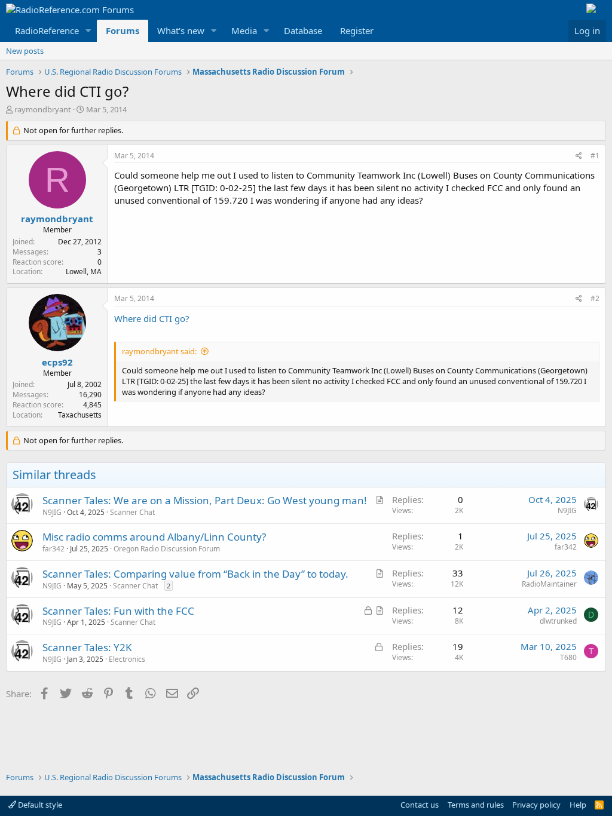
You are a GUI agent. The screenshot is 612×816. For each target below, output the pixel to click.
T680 (568, 657)
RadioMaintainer (549, 584)
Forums (122, 30)
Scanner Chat (132, 512)
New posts (25, 50)
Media (244, 30)
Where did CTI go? (151, 318)
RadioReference (47, 30)
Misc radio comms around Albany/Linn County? (154, 537)
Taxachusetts (80, 415)
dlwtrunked (558, 621)
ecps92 (57, 362)
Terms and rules (476, 804)
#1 (594, 156)
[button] (88, 31)
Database (303, 30)
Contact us (419, 804)
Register (357, 30)
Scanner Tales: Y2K (87, 647)
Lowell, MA (84, 271)
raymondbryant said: (159, 351)
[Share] (578, 156)
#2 (594, 298)
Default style (39, 804)
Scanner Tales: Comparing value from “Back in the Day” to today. (195, 574)
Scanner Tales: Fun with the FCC (118, 611)
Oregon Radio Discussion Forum (167, 549)
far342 (53, 549)
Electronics (127, 659)
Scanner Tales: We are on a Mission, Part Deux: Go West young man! (204, 500)
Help (578, 804)
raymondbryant (42, 109)
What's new (180, 30)
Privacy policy (536, 804)
